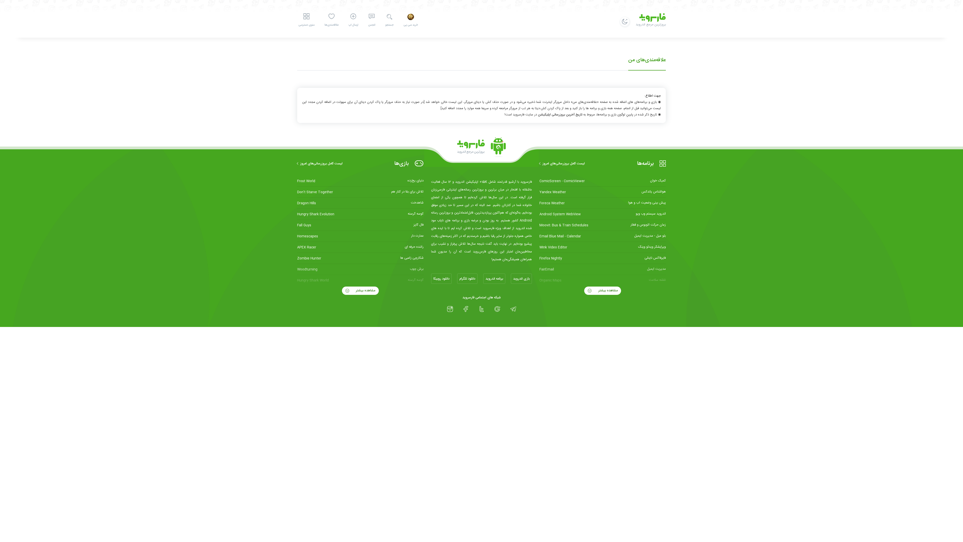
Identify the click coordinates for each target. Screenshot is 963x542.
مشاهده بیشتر (607, 290)
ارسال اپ (353, 25)
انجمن (371, 25)
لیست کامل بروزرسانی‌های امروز (563, 163)
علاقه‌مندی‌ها (332, 25)
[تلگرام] (513, 309)
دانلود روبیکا (441, 279)
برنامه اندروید (494, 279)
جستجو (389, 25)
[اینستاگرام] (450, 309)
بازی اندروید (521, 279)
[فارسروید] (481, 147)
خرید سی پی (411, 25)
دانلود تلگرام (467, 279)
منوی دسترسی (306, 25)
